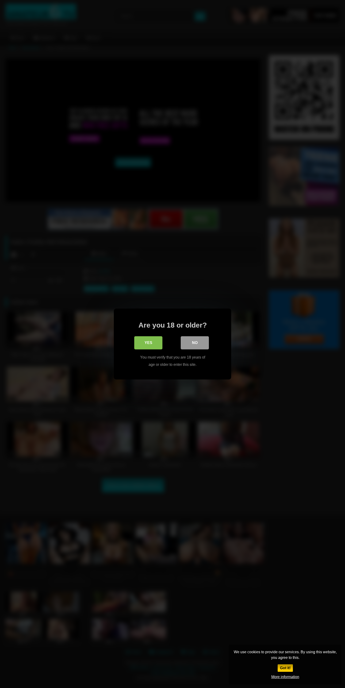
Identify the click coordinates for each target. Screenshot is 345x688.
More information (285, 677)
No (195, 343)
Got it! (285, 668)
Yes (148, 343)
